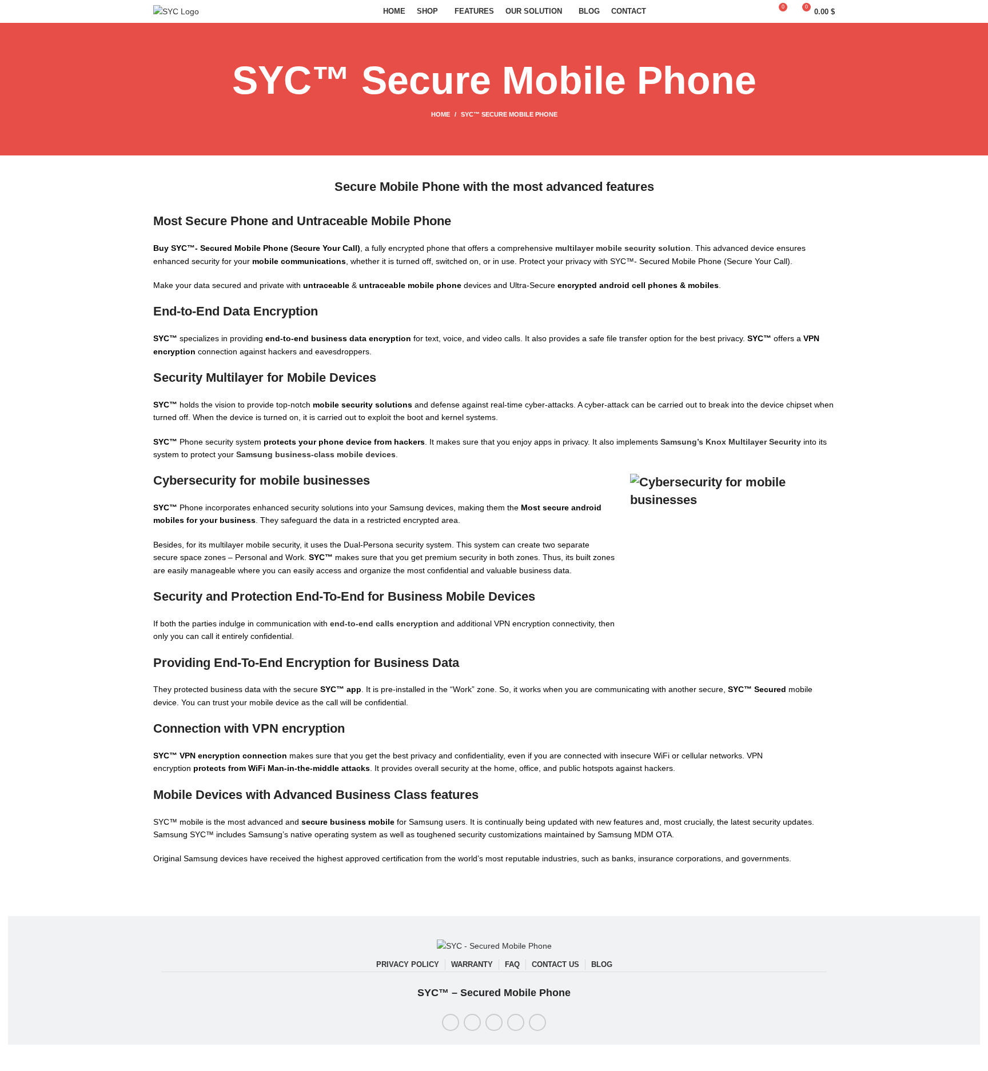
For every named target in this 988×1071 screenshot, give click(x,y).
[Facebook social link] (450, 1022)
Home (440, 114)
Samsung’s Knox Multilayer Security (730, 441)
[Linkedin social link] (537, 1022)
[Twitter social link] (472, 1022)
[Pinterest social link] (515, 1022)
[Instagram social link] (494, 1022)
